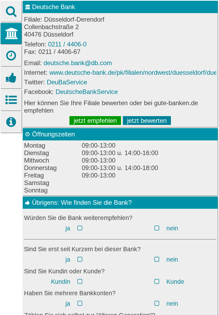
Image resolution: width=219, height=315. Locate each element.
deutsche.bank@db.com (78, 62)
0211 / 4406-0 (67, 44)
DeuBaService (67, 82)
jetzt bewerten (147, 120)
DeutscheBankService (87, 91)
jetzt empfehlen (95, 120)
